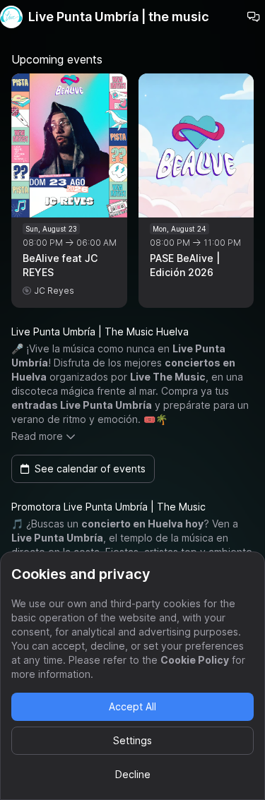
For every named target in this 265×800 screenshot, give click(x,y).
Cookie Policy (194, 660)
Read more (37, 436)
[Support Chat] (253, 17)
